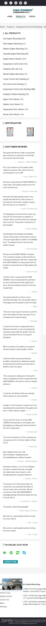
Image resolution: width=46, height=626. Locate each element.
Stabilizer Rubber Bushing (14, 94)
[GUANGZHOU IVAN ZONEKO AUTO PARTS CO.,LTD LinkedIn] (16, 3)
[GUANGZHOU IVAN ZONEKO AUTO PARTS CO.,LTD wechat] (19, 552)
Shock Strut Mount (11, 114)
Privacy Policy (7, 620)
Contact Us (4, 600)
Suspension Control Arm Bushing (29, 27)
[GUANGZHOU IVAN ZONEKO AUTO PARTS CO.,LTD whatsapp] (13, 552)
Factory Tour (5, 593)
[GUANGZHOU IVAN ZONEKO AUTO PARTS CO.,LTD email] (6, 552)
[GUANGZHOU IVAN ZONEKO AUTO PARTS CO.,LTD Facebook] (6, 3)
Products (20, 17)
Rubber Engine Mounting (13, 49)
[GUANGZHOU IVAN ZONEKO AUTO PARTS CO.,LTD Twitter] (10, 3)
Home (9, 17)
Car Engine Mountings (12, 38)
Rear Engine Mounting (12, 44)
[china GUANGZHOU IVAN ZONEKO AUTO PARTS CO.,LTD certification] (10, 131)
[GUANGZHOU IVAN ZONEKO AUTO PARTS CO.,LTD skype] (26, 552)
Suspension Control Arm (13, 64)
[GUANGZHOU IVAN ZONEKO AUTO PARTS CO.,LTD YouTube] (20, 3)
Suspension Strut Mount (13, 109)
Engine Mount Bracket (12, 59)
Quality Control (6, 596)
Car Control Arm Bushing (13, 84)
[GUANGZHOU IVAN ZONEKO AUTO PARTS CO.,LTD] (23, 11)
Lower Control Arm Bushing (14, 79)
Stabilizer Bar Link (10, 69)
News (2, 603)
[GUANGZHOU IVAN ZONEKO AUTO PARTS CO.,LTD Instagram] (25, 3)
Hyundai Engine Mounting (14, 54)
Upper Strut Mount (11, 99)
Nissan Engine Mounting (13, 74)
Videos (32, 17)
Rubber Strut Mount (11, 104)
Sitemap (3, 607)
